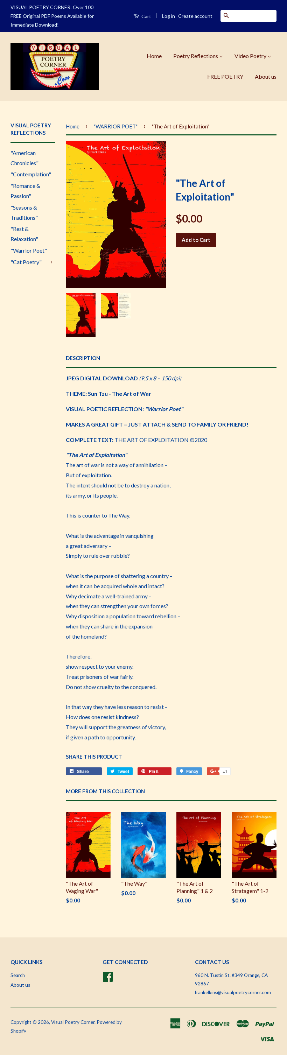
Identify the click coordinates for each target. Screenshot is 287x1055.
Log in (168, 16)
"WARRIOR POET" (116, 126)
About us (265, 76)
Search (17, 975)
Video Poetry (250, 55)
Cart (145, 16)
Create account (195, 16)
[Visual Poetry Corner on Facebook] (108, 975)
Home (154, 55)
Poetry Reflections (196, 55)
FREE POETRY (225, 76)
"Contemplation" (30, 174)
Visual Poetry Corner (72, 1022)
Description (83, 358)
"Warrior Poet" (28, 250)
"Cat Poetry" (26, 262)
